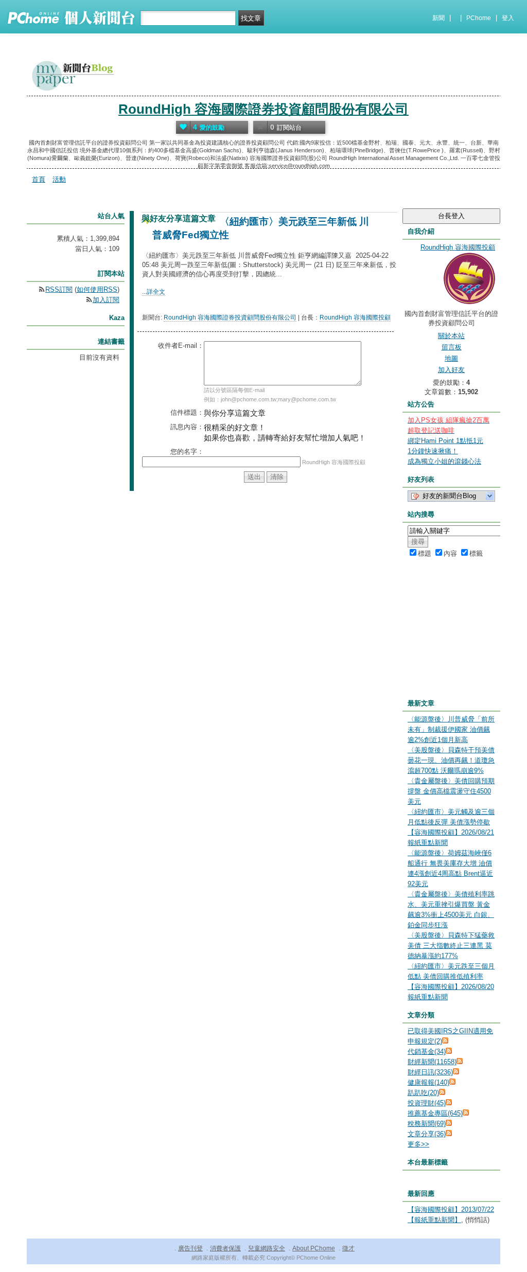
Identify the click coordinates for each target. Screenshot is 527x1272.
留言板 (452, 347)
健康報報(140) (428, 1082)
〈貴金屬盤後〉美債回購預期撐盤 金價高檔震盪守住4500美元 (451, 791)
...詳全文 (153, 291)
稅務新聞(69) (427, 1123)
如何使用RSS (97, 289)
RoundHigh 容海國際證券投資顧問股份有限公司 (263, 109)
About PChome (313, 1248)
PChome (478, 18)
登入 (508, 18)
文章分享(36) (427, 1134)
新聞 (438, 18)
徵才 (348, 1248)
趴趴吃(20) (423, 1093)
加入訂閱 (106, 300)
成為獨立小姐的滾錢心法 (444, 461)
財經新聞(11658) (432, 1062)
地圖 (451, 358)
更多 (418, 1144)
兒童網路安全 (266, 1248)
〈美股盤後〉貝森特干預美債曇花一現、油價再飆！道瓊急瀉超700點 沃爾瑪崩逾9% (451, 760)
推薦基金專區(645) (435, 1113)
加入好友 (451, 370)
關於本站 (451, 336)
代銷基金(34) (427, 1051)
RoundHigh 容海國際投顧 (355, 317)
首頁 (38, 179)
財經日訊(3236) (430, 1072)
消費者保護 (225, 1248)
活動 (59, 179)
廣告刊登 (190, 1248)
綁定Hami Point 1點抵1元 (445, 441)
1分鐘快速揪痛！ (433, 451)
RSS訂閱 (59, 289)
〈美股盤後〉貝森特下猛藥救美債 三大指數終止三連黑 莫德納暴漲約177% (451, 945)
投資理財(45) (427, 1103)
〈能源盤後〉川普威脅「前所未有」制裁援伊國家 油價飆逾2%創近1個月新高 (451, 729)
